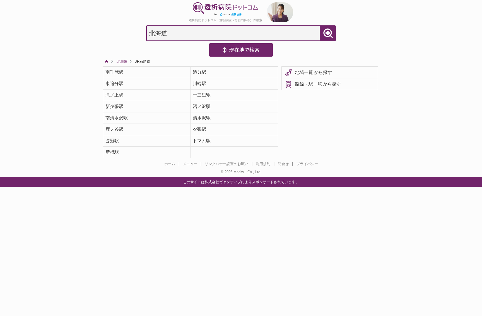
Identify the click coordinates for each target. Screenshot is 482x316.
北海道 (122, 61)
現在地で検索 (244, 50)
